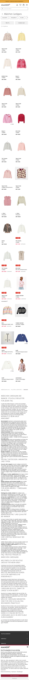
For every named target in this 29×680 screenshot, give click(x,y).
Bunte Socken (10, 501)
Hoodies (22, 17)
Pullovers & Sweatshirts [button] (16, 389)
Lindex (17, 486)
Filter (7, 22)
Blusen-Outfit (25, 465)
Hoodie (5, 570)
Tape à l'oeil (19, 520)
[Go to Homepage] (5, 5)
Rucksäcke (17, 501)
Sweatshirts (4, 17)
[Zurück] (2, 14)
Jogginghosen (11, 496)
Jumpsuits (24, 496)
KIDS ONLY (11, 484)
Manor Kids (3, 484)
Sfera (9, 522)
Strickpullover (14, 17)
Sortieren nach (21, 22)
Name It (12, 486)
